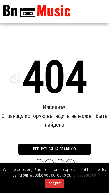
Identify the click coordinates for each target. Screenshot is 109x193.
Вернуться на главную (54, 149)
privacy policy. (85, 175)
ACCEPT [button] (54, 183)
